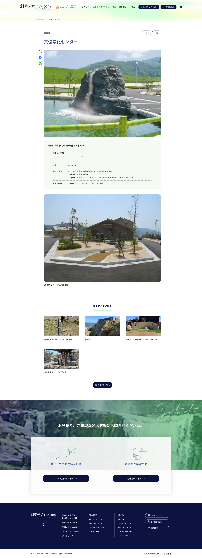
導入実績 (122, 7)
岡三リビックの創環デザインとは (96, 7)
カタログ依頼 (156, 521)
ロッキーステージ (85, 156)
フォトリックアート (70, 531)
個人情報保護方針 (151, 553)
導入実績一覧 (101, 385)
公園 (157, 33)
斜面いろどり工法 (69, 526)
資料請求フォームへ (136, 478)
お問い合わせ (150, 7)
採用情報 (155, 528)
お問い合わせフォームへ (66, 478)
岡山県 (147, 33)
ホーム (33, 19)
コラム (132, 7)
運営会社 (167, 553)
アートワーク (67, 535)
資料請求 (170, 7)
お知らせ (121, 519)
